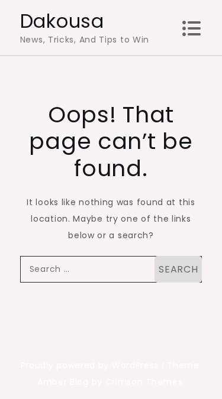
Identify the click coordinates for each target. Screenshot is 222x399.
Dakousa (62, 21)
